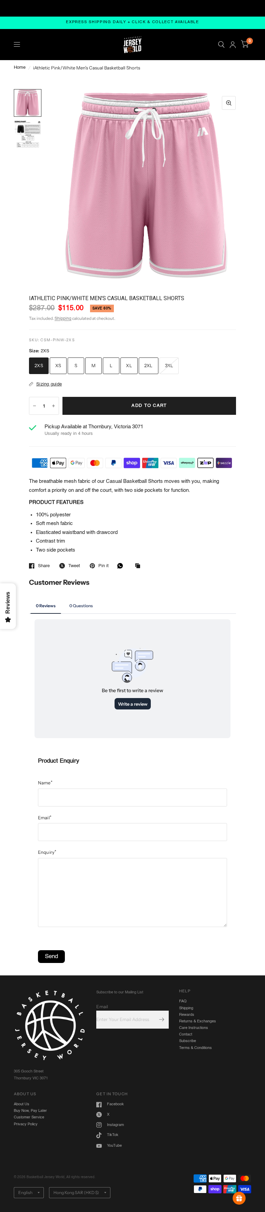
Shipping (63, 319)
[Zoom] (229, 103)
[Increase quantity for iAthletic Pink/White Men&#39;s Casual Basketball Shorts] (53, 405)
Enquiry (47, 852)
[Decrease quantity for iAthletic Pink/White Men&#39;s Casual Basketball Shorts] (34, 405)
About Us (21, 1104)
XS (58, 365)
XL (129, 365)
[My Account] (232, 44)
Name (45, 782)
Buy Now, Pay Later (30, 1111)
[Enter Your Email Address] (162, 1020)
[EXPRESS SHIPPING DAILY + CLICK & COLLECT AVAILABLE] (132, 22)
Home (20, 67)
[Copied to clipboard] (139, 566)
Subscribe (187, 1041)
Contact (185, 1034)
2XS (39, 365)
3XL (169, 365)
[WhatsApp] (121, 566)
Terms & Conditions (195, 1048)
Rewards (186, 1015)
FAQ (183, 1001)
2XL (148, 365)
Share (44, 566)
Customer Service (29, 1117)
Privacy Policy (26, 1124)
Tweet (74, 566)
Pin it (103, 566)
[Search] (221, 44)
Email (45, 817)
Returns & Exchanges (197, 1021)
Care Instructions (193, 1028)
